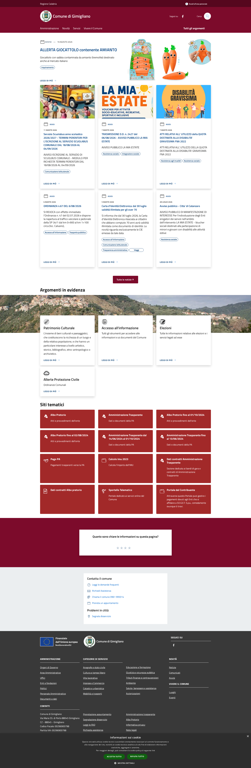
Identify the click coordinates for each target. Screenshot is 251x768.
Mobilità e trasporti (92, 693)
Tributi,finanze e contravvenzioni (142, 678)
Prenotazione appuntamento (97, 714)
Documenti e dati (48, 699)
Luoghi (172, 692)
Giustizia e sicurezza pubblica (140, 672)
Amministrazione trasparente (140, 714)
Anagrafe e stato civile (94, 667)
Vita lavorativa (90, 678)
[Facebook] (181, 16)
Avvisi (48, 41)
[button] (125, 763)
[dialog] (125, 750)
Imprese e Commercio (93, 683)
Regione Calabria (48, 4)
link (153, 750)
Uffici (42, 678)
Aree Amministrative (50, 672)
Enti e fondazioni (48, 683)
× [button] (248, 736)
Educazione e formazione (138, 667)
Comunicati (174, 672)
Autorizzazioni (133, 693)
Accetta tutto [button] (114, 756)
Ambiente (131, 683)
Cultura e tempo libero (94, 672)
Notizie (172, 667)
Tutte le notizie (124, 279)
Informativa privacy (135, 725)
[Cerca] (207, 16)
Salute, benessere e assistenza (141, 688)
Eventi (172, 697)
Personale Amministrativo (53, 693)
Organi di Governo (49, 667)
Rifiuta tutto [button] (137, 756)
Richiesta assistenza (93, 730)
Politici (43, 688)
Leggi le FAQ (89, 725)
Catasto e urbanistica (93, 688)
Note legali (131, 730)
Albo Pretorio (132, 719)
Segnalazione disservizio (95, 719)
